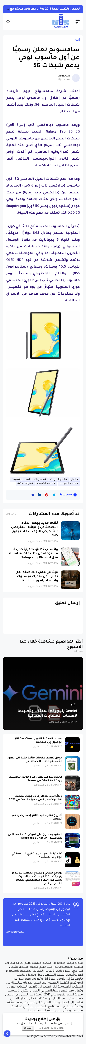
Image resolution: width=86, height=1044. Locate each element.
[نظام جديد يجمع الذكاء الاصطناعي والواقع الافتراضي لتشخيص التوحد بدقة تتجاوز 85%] (70, 530)
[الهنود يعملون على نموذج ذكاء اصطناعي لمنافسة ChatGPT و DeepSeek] (72, 840)
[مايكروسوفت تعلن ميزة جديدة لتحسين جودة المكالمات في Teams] (72, 783)
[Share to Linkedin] (39, 495)
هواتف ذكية (24, 483)
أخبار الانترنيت (57, 479)
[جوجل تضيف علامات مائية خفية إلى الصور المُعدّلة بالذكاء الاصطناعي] (72, 763)
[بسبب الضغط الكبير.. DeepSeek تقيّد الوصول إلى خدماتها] (72, 744)
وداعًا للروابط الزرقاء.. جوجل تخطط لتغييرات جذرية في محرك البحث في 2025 (35, 798)
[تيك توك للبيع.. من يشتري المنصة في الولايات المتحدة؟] (72, 859)
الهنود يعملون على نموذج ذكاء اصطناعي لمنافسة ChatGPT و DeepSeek (35, 836)
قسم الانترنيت (20, 479)
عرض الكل (11, 514)
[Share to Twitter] (54, 495)
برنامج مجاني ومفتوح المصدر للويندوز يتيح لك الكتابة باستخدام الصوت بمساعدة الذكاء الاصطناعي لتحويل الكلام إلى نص (37, 878)
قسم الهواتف (45, 483)
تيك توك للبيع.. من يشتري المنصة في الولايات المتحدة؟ (36, 855)
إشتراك (28, 1028)
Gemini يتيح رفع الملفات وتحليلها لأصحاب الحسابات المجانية (47, 713)
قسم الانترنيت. (67, 483)
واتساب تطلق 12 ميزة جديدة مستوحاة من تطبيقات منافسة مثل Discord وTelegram (33, 554)
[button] (25, 495)
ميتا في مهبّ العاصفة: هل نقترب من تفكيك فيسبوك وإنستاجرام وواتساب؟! (37, 577)
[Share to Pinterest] (46, 495)
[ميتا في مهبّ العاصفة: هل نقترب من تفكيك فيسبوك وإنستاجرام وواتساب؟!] (70, 579)
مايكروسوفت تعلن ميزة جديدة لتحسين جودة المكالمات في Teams (35, 779)
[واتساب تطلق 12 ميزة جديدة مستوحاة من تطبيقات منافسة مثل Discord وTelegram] (70, 557)
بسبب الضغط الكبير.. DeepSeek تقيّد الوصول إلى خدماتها (37, 740)
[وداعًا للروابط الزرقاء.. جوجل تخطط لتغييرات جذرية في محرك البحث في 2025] (72, 802)
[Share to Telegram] (32, 495)
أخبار (77, 40)
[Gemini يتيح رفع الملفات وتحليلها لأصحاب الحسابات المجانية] (43, 693)
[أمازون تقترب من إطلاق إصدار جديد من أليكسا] (72, 821)
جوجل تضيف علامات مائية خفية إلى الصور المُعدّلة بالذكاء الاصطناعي (34, 760)
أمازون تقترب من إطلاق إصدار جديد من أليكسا (37, 817)
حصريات (39, 479)
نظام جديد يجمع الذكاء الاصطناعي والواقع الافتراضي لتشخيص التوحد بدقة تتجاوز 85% (34, 529)
